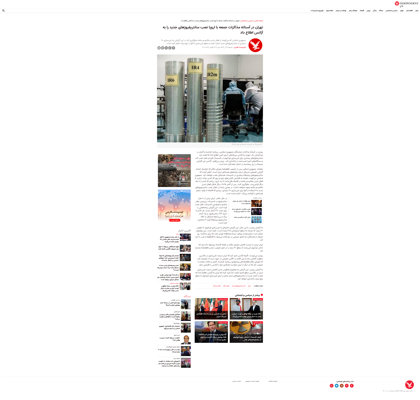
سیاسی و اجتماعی (391, 10)
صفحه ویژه (329, 10)
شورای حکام (226, 286)
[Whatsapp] (170, 48)
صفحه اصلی (259, 20)
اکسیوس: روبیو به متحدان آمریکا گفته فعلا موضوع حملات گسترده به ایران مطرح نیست (212, 337)
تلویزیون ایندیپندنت (317, 10)
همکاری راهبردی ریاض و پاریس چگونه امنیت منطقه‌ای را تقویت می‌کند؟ (169, 316)
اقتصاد (362, 10)
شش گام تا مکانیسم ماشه (242, 217)
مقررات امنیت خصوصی (252, 381)
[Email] (162, 48)
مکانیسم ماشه (217, 286)
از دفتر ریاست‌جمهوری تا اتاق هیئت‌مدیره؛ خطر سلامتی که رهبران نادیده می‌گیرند (169, 239)
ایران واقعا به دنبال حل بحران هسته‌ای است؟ (241, 202)
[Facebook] (173, 48)
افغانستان (409, 10)
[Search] (3, 11)
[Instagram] (342, 386)
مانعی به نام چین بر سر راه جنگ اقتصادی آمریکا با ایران (211, 315)
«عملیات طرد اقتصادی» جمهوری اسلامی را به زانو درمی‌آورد (169, 327)
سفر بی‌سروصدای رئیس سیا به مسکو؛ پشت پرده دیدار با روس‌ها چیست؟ (168, 267)
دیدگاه (381, 10)
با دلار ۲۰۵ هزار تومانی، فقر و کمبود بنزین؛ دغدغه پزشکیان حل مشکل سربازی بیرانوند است (168, 277)
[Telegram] (337, 386)
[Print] (159, 48)
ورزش (368, 10)
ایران (416, 10)
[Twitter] (166, 48)
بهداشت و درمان (341, 10)
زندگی (374, 10)
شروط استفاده (273, 381)
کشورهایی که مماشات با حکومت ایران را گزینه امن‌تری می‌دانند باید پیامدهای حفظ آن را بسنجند (169, 363)
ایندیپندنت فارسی (239, 47)
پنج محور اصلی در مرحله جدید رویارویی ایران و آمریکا (170, 303)
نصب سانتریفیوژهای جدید (238, 286)
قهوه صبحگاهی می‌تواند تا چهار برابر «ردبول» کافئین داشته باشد (168, 247)
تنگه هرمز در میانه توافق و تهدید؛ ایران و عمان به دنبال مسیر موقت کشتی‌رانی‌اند (246, 315)
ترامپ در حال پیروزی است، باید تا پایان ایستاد (169, 350)
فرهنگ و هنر (353, 10)
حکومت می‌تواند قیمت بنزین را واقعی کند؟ (170, 339)
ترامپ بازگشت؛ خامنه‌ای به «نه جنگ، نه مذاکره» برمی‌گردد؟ (241, 210)
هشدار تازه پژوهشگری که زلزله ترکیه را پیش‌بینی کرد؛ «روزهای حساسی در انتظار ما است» (169, 258)
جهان (402, 10)
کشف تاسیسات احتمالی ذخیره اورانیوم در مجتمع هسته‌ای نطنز (247, 338)
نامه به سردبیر (236, 381)
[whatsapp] (331, 386)
